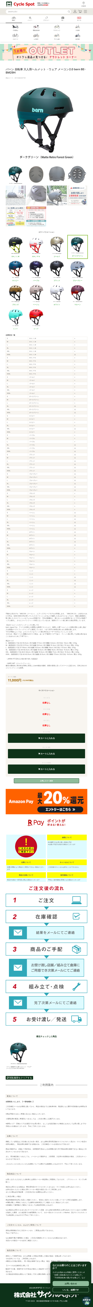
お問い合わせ (71, 1283)
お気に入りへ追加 (46, 781)
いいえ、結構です (71, 1290)
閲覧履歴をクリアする (20, 1077)
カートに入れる (47, 738)
